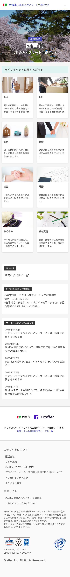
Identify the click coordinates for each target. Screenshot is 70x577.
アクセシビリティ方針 (16, 477)
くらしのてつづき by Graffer (20, 503)
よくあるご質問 (13, 482)
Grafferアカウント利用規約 (19, 467)
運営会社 (9, 456)
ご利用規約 (11, 461)
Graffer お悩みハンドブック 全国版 (23, 498)
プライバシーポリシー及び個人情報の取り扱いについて (33, 472)
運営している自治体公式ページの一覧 (35, 431)
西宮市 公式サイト (15, 275)
